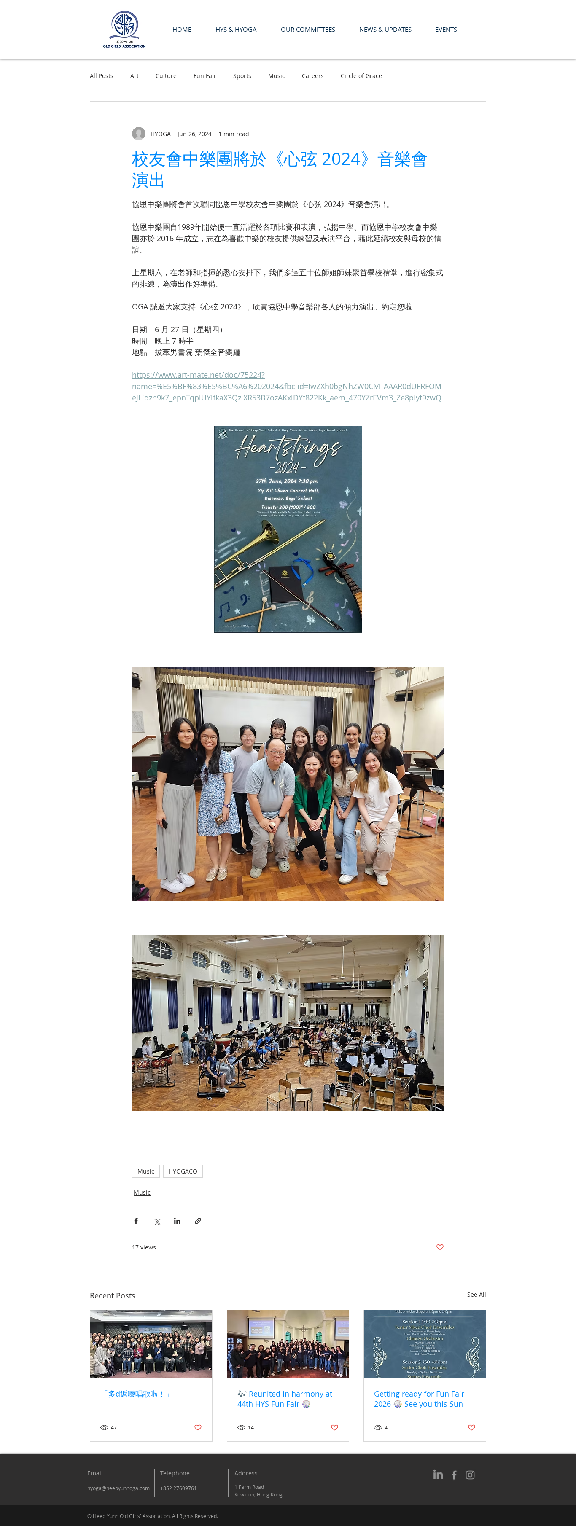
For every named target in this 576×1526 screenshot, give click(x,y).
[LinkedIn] (438, 1475)
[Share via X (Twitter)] (157, 1221)
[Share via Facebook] (136, 1221)
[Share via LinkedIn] (177, 1221)
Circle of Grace (361, 76)
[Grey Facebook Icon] (454, 1475)
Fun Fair (205, 76)
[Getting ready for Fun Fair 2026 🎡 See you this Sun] (425, 1344)
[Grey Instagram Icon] (470, 1475)
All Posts (101, 76)
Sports (242, 76)
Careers (313, 76)
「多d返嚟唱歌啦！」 (136, 1394)
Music (276, 76)
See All (476, 1294)
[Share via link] (198, 1221)
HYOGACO (183, 1171)
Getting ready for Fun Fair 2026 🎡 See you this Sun (419, 1399)
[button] (236, 29)
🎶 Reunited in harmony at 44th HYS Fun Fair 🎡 (284, 1399)
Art (134, 76)
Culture (166, 76)
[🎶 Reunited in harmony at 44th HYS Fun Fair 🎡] (288, 1344)
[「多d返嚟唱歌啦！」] (151, 1344)
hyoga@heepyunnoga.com (118, 1488)
